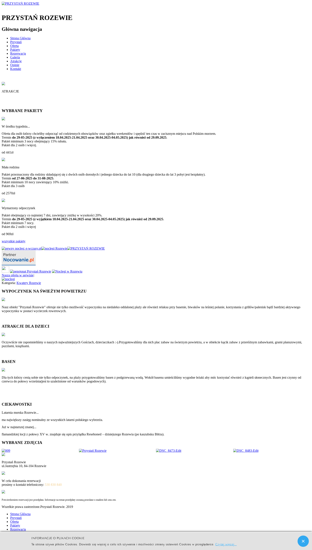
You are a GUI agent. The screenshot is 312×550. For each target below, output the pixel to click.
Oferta (14, 46)
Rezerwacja (18, 53)
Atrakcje (16, 61)
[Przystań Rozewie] (93, 450)
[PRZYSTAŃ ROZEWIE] (86, 248)
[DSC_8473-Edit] (168, 450)
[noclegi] (19, 264)
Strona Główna (20, 38)
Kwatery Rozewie (29, 283)
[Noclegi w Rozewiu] (67, 271)
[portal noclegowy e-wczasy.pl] (21, 248)
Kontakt (15, 69)
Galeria (15, 57)
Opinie (14, 65)
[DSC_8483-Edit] (246, 450)
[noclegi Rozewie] (54, 248)
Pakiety (15, 49)
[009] (6, 450)
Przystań (16, 42)
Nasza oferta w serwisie (18, 275)
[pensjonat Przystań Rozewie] (30, 271)
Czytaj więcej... (226, 544)
